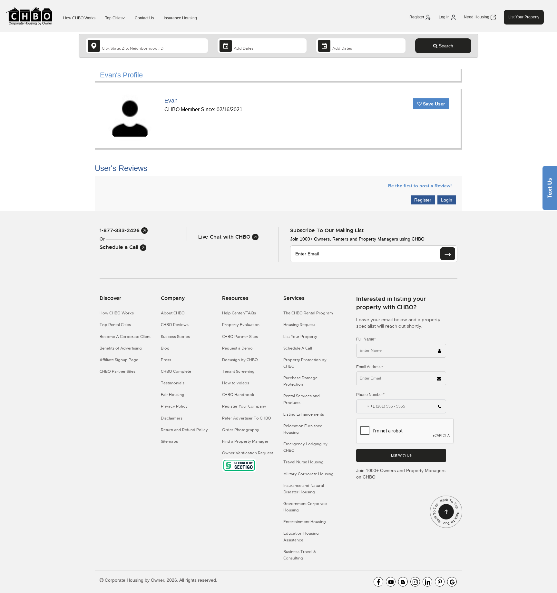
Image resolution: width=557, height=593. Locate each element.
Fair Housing (172, 394)
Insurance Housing (180, 18)
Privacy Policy (174, 406)
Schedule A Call (297, 348)
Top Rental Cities (115, 324)
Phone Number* (370, 394)
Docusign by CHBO (240, 359)
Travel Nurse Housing (303, 462)
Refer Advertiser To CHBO (246, 418)
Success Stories (175, 336)
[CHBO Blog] (403, 582)
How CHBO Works (79, 18)
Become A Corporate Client (125, 336)
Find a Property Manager (245, 441)
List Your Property (523, 17)
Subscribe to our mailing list (327, 230)
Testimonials (172, 383)
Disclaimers (171, 418)
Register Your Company (244, 406)
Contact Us (144, 18)
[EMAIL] (447, 253)
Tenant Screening (238, 371)
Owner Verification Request (247, 453)
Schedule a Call (120, 247)
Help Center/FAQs (239, 313)
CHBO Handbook (238, 394)
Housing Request (299, 324)
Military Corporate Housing (308, 474)
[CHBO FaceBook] (378, 582)
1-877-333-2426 (120, 230)
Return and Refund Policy (184, 429)
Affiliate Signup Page (119, 359)
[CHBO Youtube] (391, 582)
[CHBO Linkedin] (427, 582)
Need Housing (477, 17)
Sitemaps (169, 441)
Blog (165, 348)
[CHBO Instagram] (415, 582)
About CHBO (173, 313)
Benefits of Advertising (121, 348)
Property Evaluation (240, 324)
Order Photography (240, 429)
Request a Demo (237, 348)
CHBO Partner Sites (117, 371)
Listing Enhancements (303, 414)
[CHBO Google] (452, 582)
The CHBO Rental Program (308, 313)
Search (445, 45)
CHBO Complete (176, 371)
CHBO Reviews (175, 324)
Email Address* (369, 367)
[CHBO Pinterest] (440, 582)
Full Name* (366, 339)
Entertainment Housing (304, 521)
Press (166, 359)
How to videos (235, 383)
